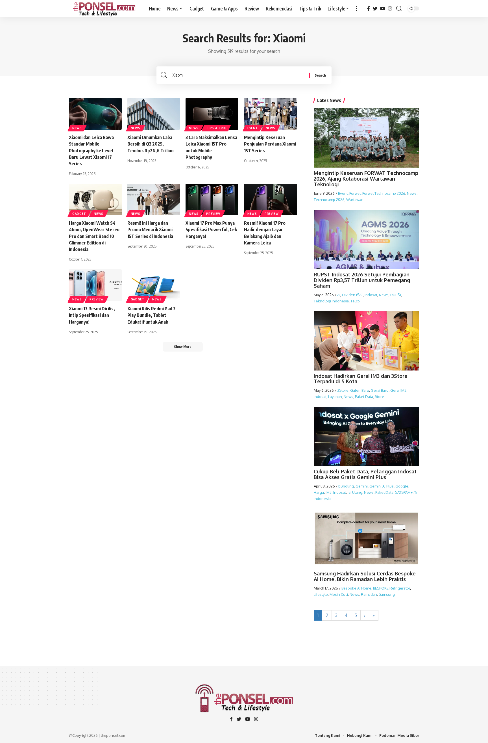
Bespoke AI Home (356, 588)
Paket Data (364, 396)
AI (338, 295)
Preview (213, 213)
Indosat (371, 295)
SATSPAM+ (404, 492)
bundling (346, 486)
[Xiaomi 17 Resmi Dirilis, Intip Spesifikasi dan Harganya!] (95, 285)
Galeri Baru (359, 390)
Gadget (79, 213)
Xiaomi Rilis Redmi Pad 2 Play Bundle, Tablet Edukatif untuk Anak (151, 315)
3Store (342, 390)
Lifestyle (321, 594)
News (77, 128)
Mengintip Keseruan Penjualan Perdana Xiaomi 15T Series (270, 144)
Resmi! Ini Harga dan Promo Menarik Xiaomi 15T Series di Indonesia (150, 229)
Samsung (387, 594)
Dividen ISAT (352, 295)
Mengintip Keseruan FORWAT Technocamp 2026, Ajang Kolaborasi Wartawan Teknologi (366, 178)
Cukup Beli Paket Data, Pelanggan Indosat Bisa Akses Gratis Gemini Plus (365, 474)
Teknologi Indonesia (331, 301)
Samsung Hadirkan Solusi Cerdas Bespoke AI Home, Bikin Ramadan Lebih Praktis (365, 576)
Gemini (362, 486)
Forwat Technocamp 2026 (383, 193)
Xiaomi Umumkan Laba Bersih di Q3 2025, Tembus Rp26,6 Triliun (150, 144)
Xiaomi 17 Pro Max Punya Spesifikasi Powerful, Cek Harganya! (211, 229)
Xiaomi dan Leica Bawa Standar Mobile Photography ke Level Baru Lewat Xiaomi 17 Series (91, 150)
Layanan (335, 396)
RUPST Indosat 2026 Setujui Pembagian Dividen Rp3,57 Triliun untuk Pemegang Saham (362, 280)
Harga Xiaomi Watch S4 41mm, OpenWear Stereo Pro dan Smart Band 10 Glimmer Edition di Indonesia (94, 236)
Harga (319, 492)
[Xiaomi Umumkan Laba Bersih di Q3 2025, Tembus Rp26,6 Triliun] (153, 114)
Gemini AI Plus (381, 486)
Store (379, 396)
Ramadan (369, 594)
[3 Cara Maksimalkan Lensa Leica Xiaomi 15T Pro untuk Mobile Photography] (212, 114)
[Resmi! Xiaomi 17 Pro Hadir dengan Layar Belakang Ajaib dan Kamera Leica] (270, 199)
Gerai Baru (380, 390)
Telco (355, 301)
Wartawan (354, 199)
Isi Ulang (355, 492)
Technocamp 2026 (329, 199)
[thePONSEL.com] (104, 8)
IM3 (329, 492)
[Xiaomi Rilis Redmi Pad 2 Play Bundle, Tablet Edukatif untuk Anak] (153, 285)
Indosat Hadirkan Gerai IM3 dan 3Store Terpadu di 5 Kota (361, 379)
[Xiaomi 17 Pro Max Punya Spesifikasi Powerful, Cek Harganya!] (212, 199)
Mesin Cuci (339, 594)
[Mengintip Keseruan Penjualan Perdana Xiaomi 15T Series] (270, 114)
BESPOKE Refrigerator (391, 588)
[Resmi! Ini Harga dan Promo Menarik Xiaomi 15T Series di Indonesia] (153, 199)
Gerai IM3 (398, 390)
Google (401, 486)
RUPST (395, 295)
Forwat (355, 193)
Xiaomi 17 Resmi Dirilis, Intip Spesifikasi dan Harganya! (92, 315)
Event (252, 128)
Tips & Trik (216, 128)
